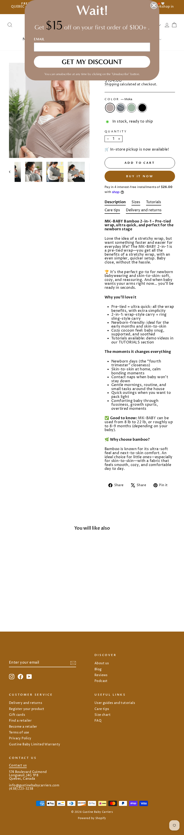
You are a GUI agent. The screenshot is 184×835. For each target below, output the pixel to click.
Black (142, 107)
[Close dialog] (154, 5)
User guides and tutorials (114, 703)
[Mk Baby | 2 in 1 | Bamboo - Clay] (25, 605)
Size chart (102, 715)
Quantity (116, 131)
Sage (131, 107)
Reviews (101, 675)
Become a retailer (23, 727)
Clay (120, 107)
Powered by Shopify (92, 818)
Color (118, 99)
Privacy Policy (20, 738)
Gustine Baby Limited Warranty (34, 744)
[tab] (115, 203)
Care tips (101, 709)
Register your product (26, 709)
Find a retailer (20, 721)
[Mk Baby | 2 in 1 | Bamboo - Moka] (19, 605)
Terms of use (19, 733)
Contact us (18, 766)
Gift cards (17, 715)
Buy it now (139, 176)
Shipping (112, 84)
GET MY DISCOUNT (92, 62)
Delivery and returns (25, 703)
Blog (98, 669)
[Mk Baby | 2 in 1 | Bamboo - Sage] (31, 605)
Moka (109, 107)
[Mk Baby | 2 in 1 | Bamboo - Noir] (37, 605)
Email (39, 39)
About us (101, 663)
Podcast (101, 681)
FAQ (97, 721)
